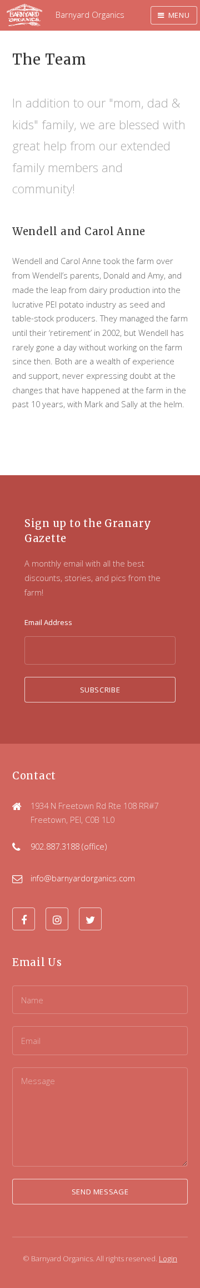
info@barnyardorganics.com (83, 878)
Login (168, 1258)
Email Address (48, 622)
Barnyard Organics (90, 14)
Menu (179, 15)
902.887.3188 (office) (69, 846)
